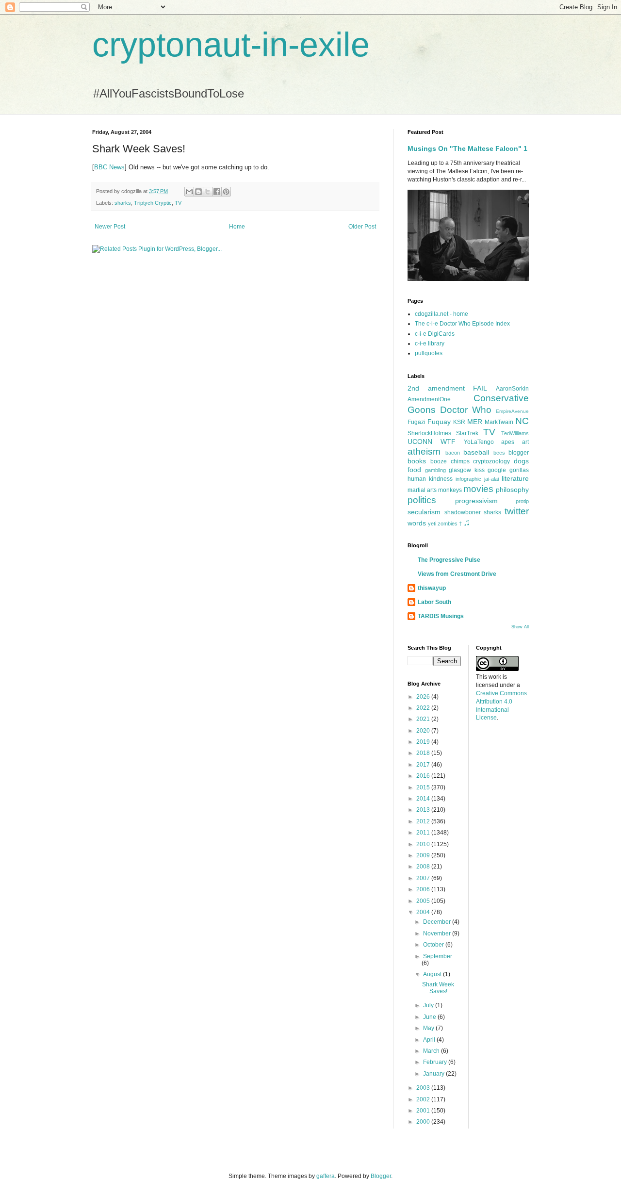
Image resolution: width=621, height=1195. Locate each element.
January (434, 1073)
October (434, 944)
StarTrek (467, 433)
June (430, 1017)
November (437, 933)
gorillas (519, 470)
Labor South (434, 602)
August (433, 974)
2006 (423, 889)
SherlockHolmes (429, 433)
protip (522, 501)
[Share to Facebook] (217, 191)
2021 (423, 719)
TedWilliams (515, 433)
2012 (423, 821)
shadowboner (462, 512)
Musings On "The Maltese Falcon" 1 (467, 148)
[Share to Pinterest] (226, 191)
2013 (423, 809)
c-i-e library (429, 343)
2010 (423, 844)
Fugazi (416, 422)
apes (507, 442)
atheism (424, 451)
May (429, 1028)
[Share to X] (207, 191)
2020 (423, 730)
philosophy (512, 489)
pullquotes (428, 353)
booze (438, 461)
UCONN (420, 441)
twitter (517, 511)
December (437, 921)
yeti (432, 523)
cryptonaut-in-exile (231, 45)
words (417, 523)
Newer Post (110, 226)
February (435, 1062)
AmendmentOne (429, 399)
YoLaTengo (479, 442)
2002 (423, 1099)
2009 (423, 855)
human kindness (430, 478)
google (497, 470)
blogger (518, 452)
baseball (476, 452)
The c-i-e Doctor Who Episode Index (462, 323)
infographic (468, 479)
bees (499, 453)
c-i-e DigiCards (435, 333)
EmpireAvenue (512, 411)
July (429, 1005)
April (430, 1039)
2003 (423, 1087)
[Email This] (189, 191)
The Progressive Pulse (449, 560)
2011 (423, 832)
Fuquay (439, 422)
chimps (460, 461)
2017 (423, 764)
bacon (452, 453)
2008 (423, 866)
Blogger (381, 1176)
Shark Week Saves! (438, 988)
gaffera (325, 1176)
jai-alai (491, 479)
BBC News (109, 167)
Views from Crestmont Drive (457, 574)
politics (422, 500)
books (417, 461)
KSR (459, 422)
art (525, 442)
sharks (122, 203)
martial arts (422, 490)
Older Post (362, 226)
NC (522, 421)
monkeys (450, 490)
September (437, 956)
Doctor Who (465, 410)
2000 (423, 1121)
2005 (423, 901)
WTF (448, 441)
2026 (423, 696)
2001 (423, 1110)
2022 (423, 707)
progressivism (476, 501)
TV (178, 203)
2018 (423, 753)
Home (237, 226)
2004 (423, 912)
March (432, 1051)
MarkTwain (499, 422)
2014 (423, 798)
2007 (423, 878)
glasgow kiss (467, 470)
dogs (521, 461)
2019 (423, 741)
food (414, 470)
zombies (448, 523)
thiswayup (432, 588)
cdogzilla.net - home (441, 314)
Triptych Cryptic (153, 203)
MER (474, 422)
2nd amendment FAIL (447, 388)
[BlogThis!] (198, 191)
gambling (435, 470)
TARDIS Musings (441, 616)
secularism (424, 512)
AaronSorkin (512, 388)
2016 (423, 775)
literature (515, 478)
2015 (423, 787)
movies (478, 489)
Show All (520, 626)
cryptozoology (491, 461)
